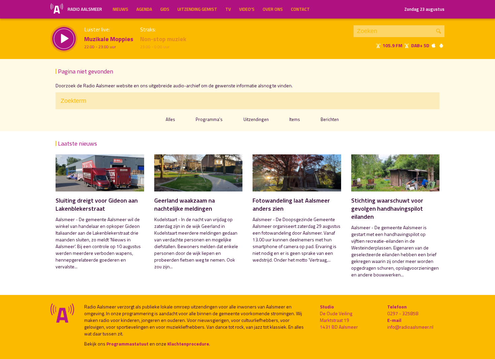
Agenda (144, 9)
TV (228, 9)
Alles (170, 119)
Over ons (273, 9)
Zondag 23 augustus (424, 9)
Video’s (247, 9)
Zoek (438, 31)
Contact (300, 9)
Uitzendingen (255, 119)
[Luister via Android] (441, 45)
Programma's (209, 119)
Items (294, 119)
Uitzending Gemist (197, 9)
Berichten (330, 119)
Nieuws (120, 9)
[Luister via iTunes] (433, 45)
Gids (164, 9)
